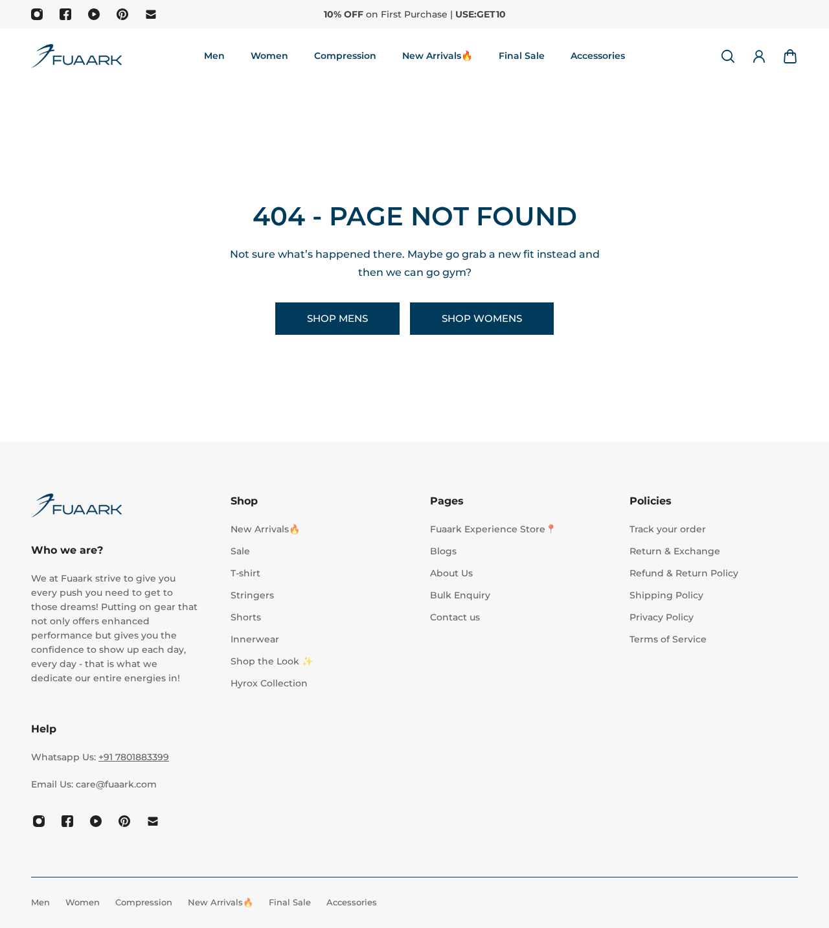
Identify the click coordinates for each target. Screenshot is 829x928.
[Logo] (76, 56)
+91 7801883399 (133, 757)
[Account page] (759, 56)
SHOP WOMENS (482, 318)
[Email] (151, 14)
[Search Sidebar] (728, 56)
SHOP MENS (337, 318)
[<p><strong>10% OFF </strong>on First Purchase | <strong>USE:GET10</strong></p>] (414, 14)
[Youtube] (94, 14)
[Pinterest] (122, 14)
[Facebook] (65, 14)
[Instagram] (37, 14)
